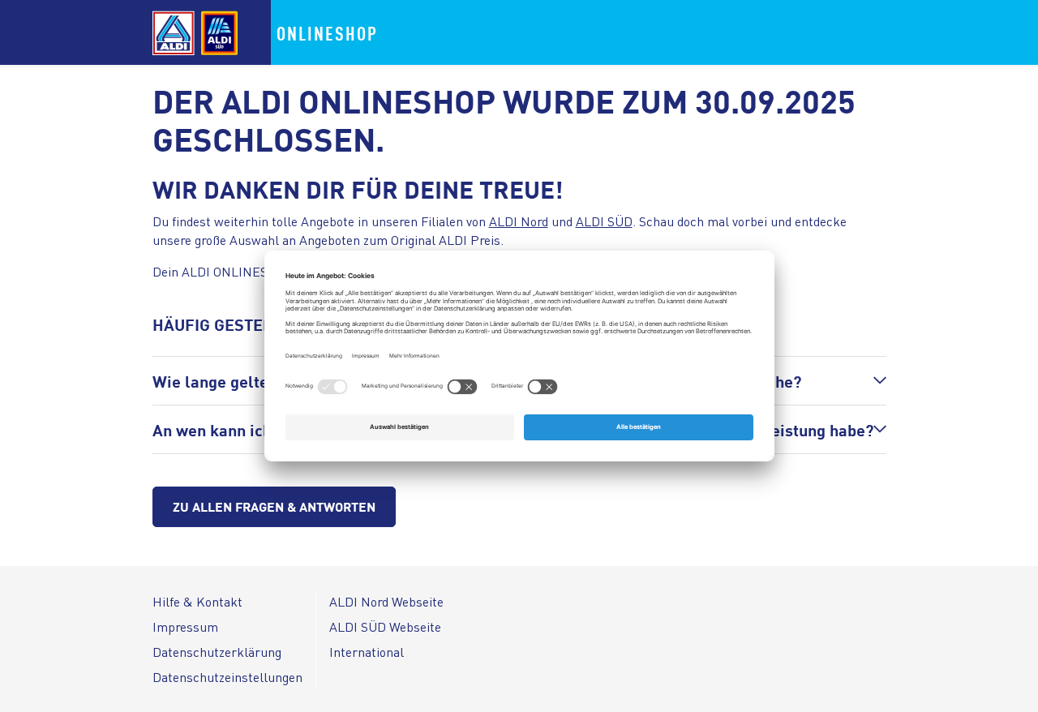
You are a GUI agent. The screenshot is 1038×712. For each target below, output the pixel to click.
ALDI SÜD (604, 220)
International (366, 651)
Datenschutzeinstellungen (227, 676)
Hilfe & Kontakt (197, 601)
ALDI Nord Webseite (386, 601)
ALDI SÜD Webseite (385, 626)
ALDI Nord (518, 220)
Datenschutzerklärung (216, 651)
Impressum (185, 626)
